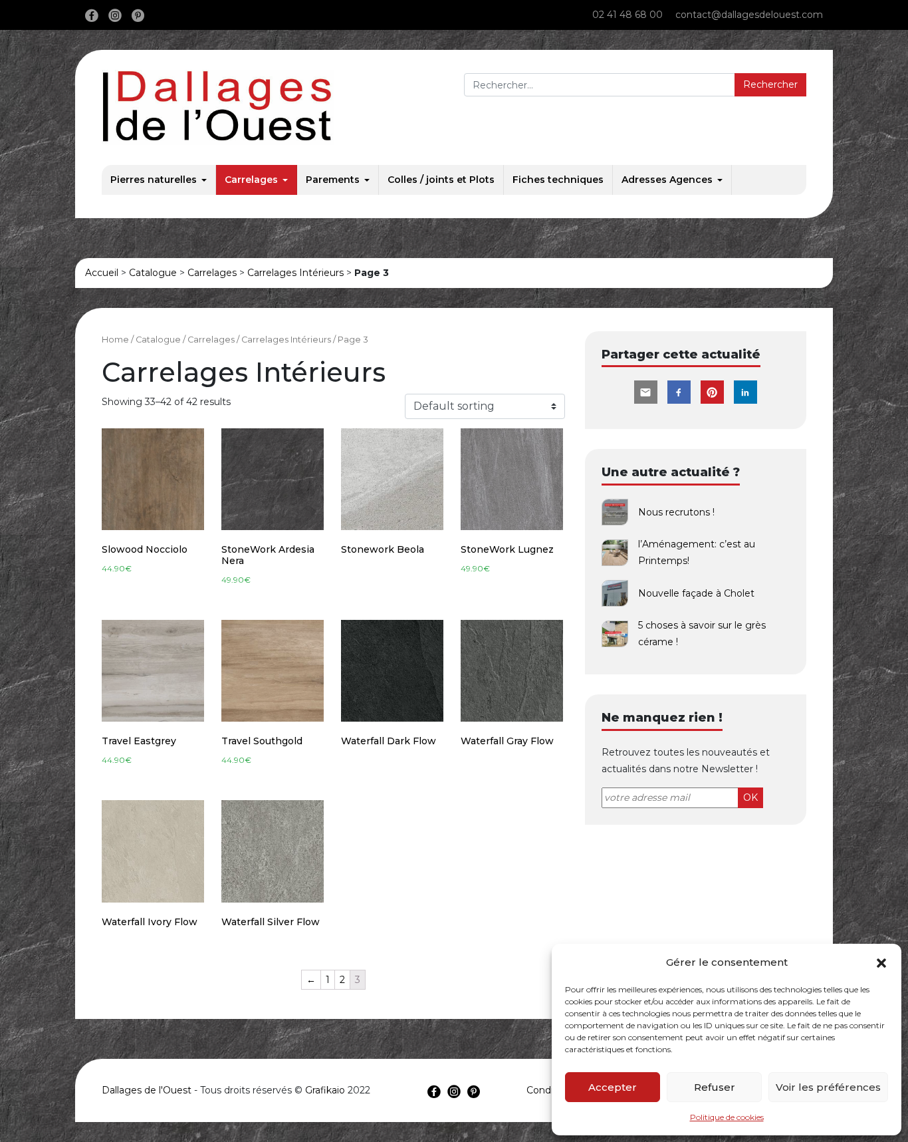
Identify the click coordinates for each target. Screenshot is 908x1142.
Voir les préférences (828, 1087)
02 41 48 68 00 (627, 15)
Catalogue (153, 273)
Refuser (714, 1087)
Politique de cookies (727, 1117)
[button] (881, 962)
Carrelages (251, 180)
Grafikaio (325, 1090)
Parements (333, 180)
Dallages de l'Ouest (146, 1090)
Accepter (612, 1087)
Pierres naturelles (153, 180)
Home (115, 340)
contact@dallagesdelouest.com (749, 15)
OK (750, 797)
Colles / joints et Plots (441, 180)
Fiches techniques (558, 180)
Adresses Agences (667, 180)
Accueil (101, 273)
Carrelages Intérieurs (295, 273)
